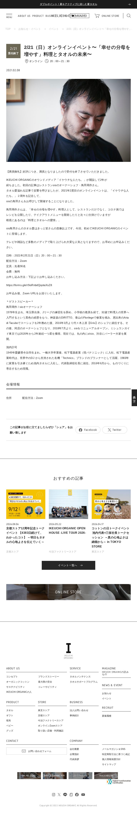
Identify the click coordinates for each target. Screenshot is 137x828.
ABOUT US (24, 15)
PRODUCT (38, 15)
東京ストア (98, 551)
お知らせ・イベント (29, 28)
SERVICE (75, 668)
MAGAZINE (115, 671)
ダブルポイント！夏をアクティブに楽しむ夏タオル (68, 4)
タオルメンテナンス (80, 676)
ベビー (9, 725)
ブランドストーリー (48, 676)
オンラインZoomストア (50, 725)
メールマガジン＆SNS (113, 749)
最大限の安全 (45, 681)
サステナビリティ (15, 687)
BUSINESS (76, 702)
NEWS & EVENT (112, 685)
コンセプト (12, 676)
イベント (54, 28)
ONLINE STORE (110, 15)
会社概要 (74, 749)
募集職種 (106, 716)
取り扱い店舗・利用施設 (51, 730)
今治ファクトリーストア (62, 551)
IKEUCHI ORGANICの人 (19, 692)
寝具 (8, 720)
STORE (42, 702)
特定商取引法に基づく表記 (116, 754)
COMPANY (76, 741)
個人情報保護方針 (111, 759)
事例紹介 (74, 715)
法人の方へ (134, 398)
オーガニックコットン (17, 681)
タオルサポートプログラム (84, 681)
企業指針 (74, 754)
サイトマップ (109, 764)
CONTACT (12, 741)
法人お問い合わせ (79, 710)
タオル (9, 710)
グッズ (9, 730)
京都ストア (12, 551)
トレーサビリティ (47, 687)
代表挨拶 (74, 759)
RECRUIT (107, 707)
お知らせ (106, 693)
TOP (8, 28)
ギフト (9, 715)
